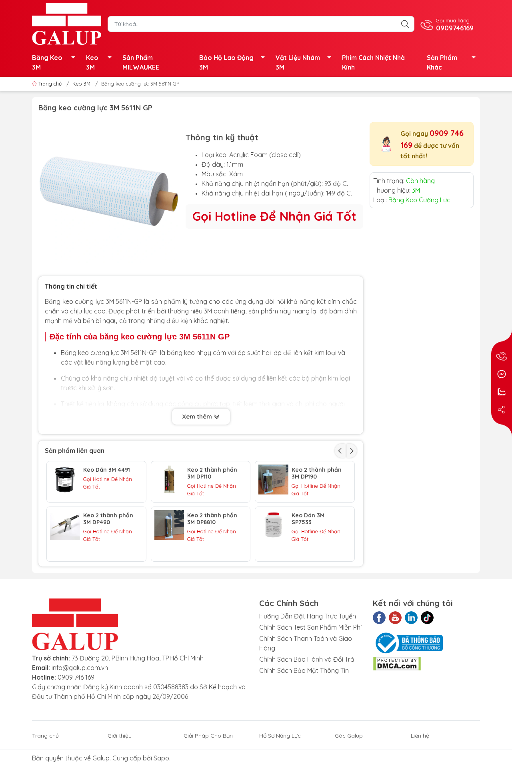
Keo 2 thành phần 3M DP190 (317, 473)
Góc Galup (349, 735)
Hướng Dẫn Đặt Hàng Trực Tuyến (307, 616)
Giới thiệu (120, 735)
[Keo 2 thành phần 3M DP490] (65, 525)
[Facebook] (379, 617)
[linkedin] (411, 617)
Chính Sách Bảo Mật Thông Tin (304, 670)
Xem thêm (198, 416)
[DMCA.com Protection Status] (397, 663)
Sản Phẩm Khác (442, 62)
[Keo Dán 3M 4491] (65, 480)
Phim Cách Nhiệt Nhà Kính (373, 62)
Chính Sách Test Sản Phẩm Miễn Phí (310, 627)
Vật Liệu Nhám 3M (298, 62)
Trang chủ (50, 83)
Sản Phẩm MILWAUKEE (140, 62)
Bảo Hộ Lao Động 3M (226, 62)
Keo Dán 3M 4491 (106, 470)
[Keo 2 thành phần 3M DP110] (169, 480)
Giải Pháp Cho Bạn (208, 735)
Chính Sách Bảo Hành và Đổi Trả (306, 659)
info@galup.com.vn (80, 668)
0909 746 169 (76, 677)
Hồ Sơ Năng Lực (280, 735)
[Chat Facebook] (501, 374)
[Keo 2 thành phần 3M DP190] (273, 480)
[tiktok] (427, 617)
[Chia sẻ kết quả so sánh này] (501, 409)
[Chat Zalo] (501, 392)
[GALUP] (66, 23)
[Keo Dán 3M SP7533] (273, 525)
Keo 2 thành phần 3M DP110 (212, 473)
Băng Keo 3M (47, 62)
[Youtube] (395, 617)
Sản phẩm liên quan (74, 451)
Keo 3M (92, 62)
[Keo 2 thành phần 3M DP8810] (169, 525)
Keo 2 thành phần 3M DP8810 (212, 519)
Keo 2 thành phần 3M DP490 (108, 519)
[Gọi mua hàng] (501, 356)
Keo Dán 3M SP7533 (308, 519)
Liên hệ (420, 735)
